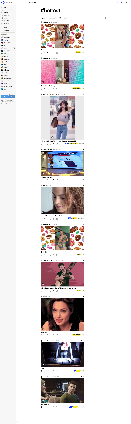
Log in (126, 2)
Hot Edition (44, 50)
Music (78, 290)
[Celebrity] (8, 75)
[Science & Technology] (8, 70)
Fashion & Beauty (76, 88)
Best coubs (6, 15)
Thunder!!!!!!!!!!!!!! (46, 177)
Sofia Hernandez (46, 22)
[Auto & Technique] (8, 86)
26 (83, 334)
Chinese (50, 141)
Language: (5, 103)
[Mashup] (8, 45)
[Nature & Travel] (8, 78)
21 (83, 88)
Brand (11, 100)
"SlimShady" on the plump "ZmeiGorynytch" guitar (58, 288)
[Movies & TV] (8, 51)
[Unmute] (43, 82)
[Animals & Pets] (8, 37)
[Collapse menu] (17, 422)
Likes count (52, 18)
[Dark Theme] (117, 2)
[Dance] (8, 83)
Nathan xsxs (45, 404)
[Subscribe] (14, 48)
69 (83, 406)
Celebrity (78, 52)
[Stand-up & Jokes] (8, 42)
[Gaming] (8, 53)
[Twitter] (4, 96)
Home (5, 7)
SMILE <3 (44, 332)
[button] (105, 18)
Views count (63, 18)
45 (83, 179)
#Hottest (44, 141)
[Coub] (3, 2)
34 (83, 52)
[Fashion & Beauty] (8, 81)
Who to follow (7, 20)
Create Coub (32, 2)
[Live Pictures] (8, 61)
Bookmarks (6, 30)
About (2, 100)
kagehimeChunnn (47, 340)
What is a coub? (7, 23)
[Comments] (47, 52)
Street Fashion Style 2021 (66, 141)
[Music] (8, 64)
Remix (67, 143)
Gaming (78, 370)
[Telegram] (11, 96)
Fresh (72, 18)
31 (83, 254)
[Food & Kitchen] (8, 72)
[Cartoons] (8, 56)
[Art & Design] (8, 59)
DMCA (13, 101)
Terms (2, 101)
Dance (78, 254)
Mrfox (44, 185)
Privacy (6, 101)
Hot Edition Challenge (48, 86)
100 (82, 218)
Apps (8, 100)
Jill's (42, 368)
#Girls (55, 141)
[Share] (81, 22)
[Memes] (8, 89)
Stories (5, 18)
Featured (6, 12)
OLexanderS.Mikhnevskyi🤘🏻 (49, 260)
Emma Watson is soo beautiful (51, 216)
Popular (5, 10)
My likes (5, 27)
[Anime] (8, 48)
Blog (6, 100)
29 (83, 370)
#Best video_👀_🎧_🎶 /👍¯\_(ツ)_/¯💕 (51, 94)
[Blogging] (8, 40)
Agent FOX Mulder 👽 (47, 149)
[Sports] (8, 67)
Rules (10, 101)
